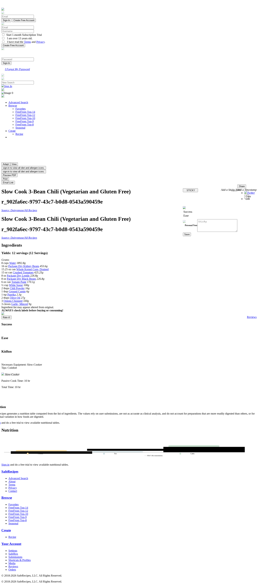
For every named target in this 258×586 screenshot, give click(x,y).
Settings (12, 550)
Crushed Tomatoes (23, 272)
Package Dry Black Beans (21, 278)
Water (12, 262)
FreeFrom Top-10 (25, 118)
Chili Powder (17, 288)
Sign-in (5, 464)
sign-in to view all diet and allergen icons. (24, 168)
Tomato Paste (18, 281)
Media (11, 563)
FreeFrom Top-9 (24, 121)
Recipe (19, 134)
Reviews (252, 317)
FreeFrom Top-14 (25, 111)
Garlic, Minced (19, 304)
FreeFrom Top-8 (24, 124)
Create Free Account (24, 20)
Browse (12, 105)
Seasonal (20, 127)
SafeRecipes (9, 471)
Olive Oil (15, 297)
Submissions (15, 556)
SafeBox (13, 553)
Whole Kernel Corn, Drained (32, 269)
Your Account (11, 544)
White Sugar (16, 285)
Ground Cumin (17, 291)
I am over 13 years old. (18, 38)
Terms (27, 41)
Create (12, 130)
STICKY (190, 190)
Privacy (40, 41)
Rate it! (6, 317)
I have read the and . (25, 41)
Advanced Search (18, 102)
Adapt (6, 164)
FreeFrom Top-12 (25, 115)
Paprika (11, 294)
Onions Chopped (13, 300)
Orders (12, 569)
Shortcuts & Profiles (19, 560)
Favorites (20, 108)
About (11, 481)
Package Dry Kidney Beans (23, 266)
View (14, 164)
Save (187, 234)
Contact (12, 490)
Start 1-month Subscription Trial (23, 34)
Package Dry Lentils (18, 275)
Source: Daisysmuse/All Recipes (19, 210)
